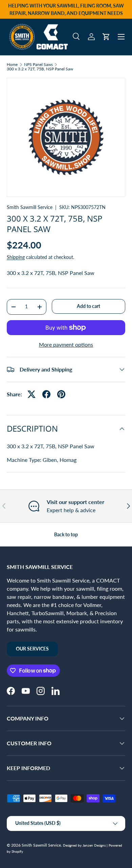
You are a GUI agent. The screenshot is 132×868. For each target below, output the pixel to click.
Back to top (66, 534)
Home (12, 65)
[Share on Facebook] (46, 394)
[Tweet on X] (31, 394)
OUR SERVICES (32, 649)
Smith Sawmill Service (29, 207)
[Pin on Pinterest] (61, 394)
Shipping (16, 257)
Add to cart (88, 306)
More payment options (66, 344)
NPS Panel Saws (38, 65)
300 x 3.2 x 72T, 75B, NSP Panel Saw (40, 69)
